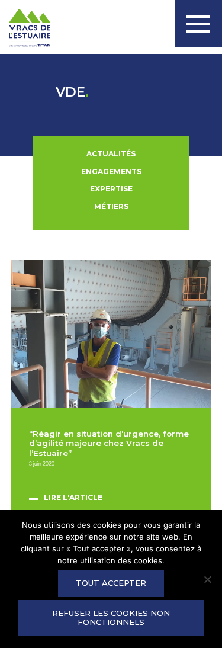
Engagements (111, 171)
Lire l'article (73, 497)
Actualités (111, 153)
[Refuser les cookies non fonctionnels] (207, 579)
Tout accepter (111, 583)
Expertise (111, 188)
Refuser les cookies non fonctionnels (111, 617)
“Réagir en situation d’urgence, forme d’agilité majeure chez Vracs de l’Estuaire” (109, 443)
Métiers (111, 206)
